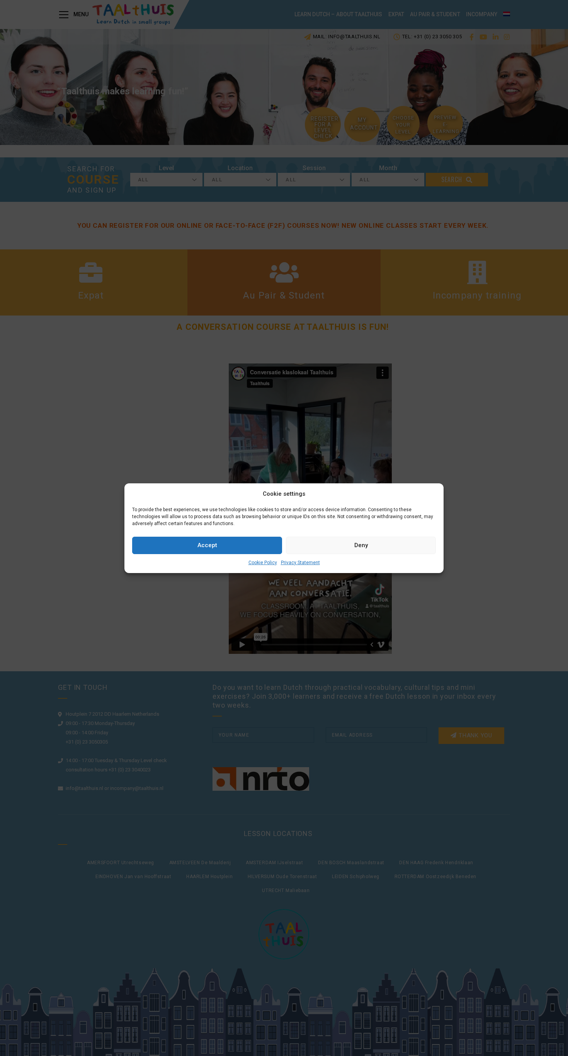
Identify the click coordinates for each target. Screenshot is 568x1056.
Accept (207, 545)
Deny (361, 545)
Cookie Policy (262, 562)
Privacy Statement (300, 562)
